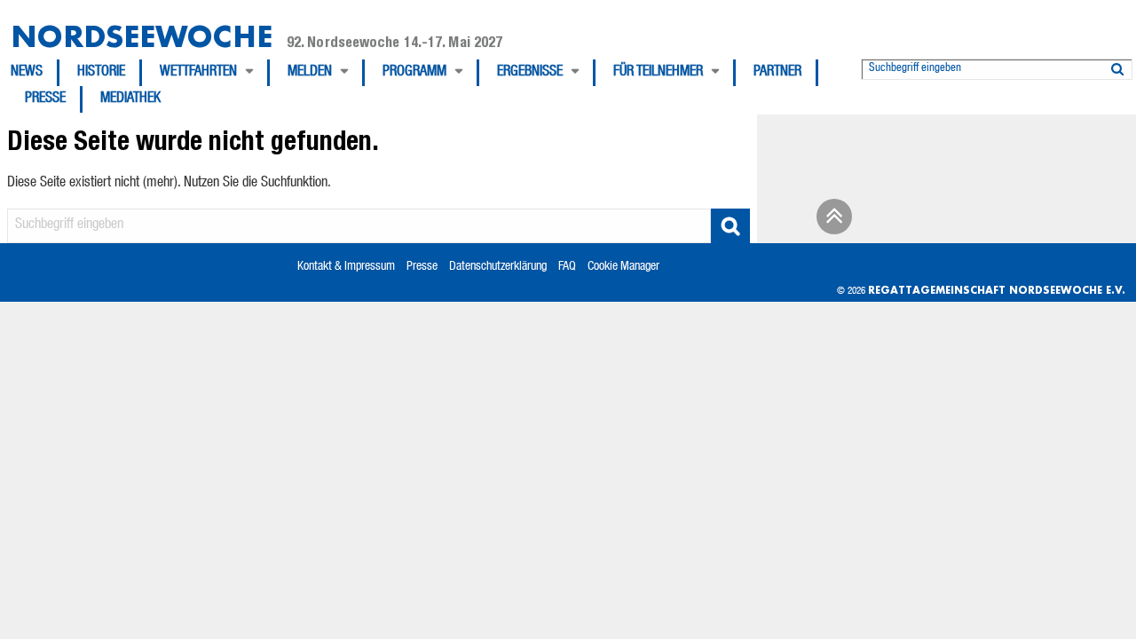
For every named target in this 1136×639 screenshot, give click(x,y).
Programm (414, 73)
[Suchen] (1117, 66)
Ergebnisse (530, 73)
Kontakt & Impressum (346, 267)
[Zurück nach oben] (831, 223)
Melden (310, 73)
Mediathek (130, 99)
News (27, 73)
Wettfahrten (198, 73)
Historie (101, 73)
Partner (777, 73)
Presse (45, 99)
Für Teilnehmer (658, 73)
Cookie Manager (623, 267)
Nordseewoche (141, 36)
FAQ (567, 267)
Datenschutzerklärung (498, 267)
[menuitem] (35, 72)
